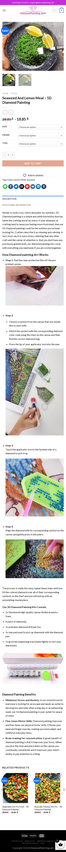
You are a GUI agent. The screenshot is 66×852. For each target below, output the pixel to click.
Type (5, 143)
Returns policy (30, 843)
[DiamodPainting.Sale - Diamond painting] (33, 10)
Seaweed (31, 180)
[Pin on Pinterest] (27, 186)
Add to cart (33, 163)
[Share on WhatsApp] (5, 186)
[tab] (33, 199)
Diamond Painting (13, 694)
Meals (23, 180)
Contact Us (17, 841)
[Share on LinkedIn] (38, 186)
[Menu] (4, 10)
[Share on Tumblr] (43, 186)
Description (9, 199)
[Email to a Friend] (21, 186)
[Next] (58, 46)
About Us (30, 841)
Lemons (16, 180)
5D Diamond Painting (19, 607)
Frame (6, 135)
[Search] (54, 10)
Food (14, 93)
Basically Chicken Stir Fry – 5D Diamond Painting (48, 808)
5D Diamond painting (13, 228)
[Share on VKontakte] (32, 186)
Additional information (16, 205)
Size (4, 127)
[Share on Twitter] (16, 186)
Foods (10, 180)
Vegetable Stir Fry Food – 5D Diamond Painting (15, 808)
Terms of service (46, 841)
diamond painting (40, 243)
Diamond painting (21, 254)
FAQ (43, 843)
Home (5, 93)
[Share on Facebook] (10, 186)
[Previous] (7, 46)
